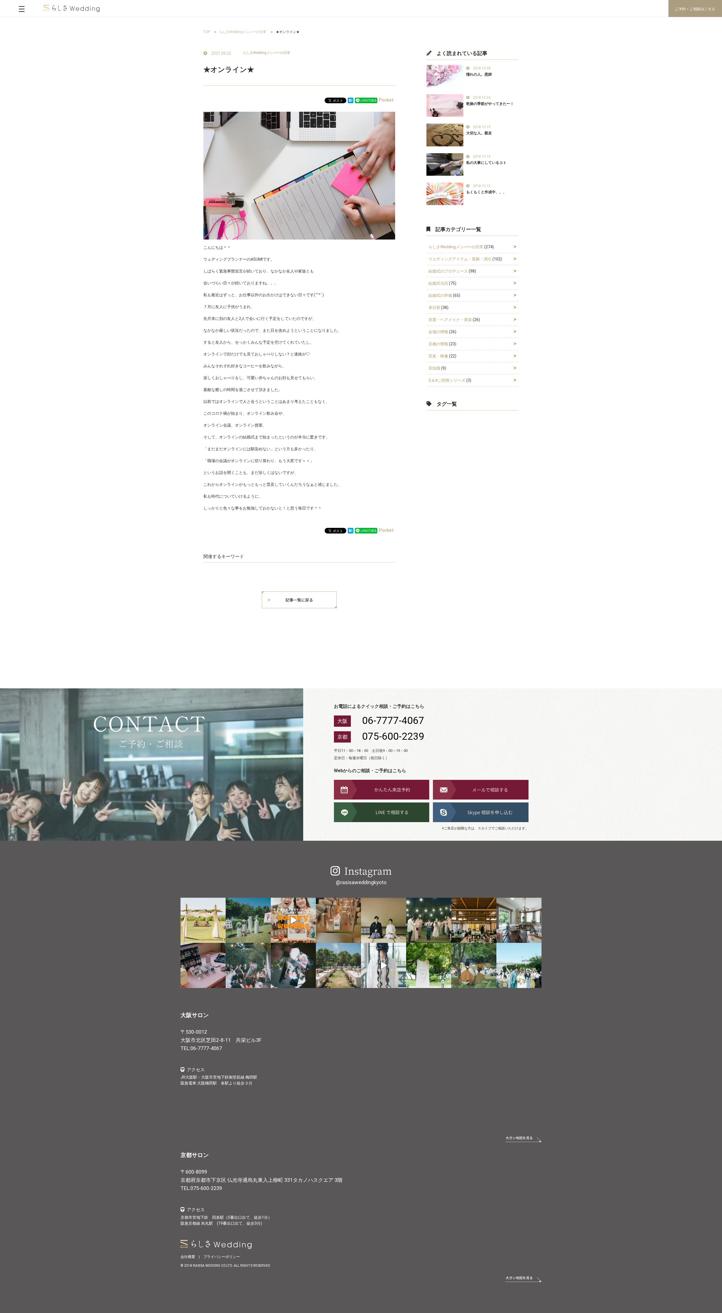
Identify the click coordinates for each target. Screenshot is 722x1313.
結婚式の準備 (440, 295)
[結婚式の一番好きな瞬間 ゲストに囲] (473, 965)
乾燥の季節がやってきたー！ (490, 104)
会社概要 (187, 1257)
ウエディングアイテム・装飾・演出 (460, 259)
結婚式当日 (438, 283)
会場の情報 (438, 332)
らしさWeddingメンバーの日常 (266, 53)
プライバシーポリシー (221, 1257)
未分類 (434, 307)
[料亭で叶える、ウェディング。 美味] (473, 920)
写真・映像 (438, 356)
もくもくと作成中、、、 (486, 192)
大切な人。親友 (479, 133)
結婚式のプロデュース (448, 271)
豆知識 (434, 368)
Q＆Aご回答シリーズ (446, 380)
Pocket (386, 100)
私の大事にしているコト (486, 163)
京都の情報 (438, 344)
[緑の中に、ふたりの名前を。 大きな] (428, 965)
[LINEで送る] (366, 100)
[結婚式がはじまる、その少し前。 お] (519, 920)
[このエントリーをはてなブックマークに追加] (350, 100)
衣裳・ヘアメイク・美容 (450, 319)
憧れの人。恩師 (479, 74)
